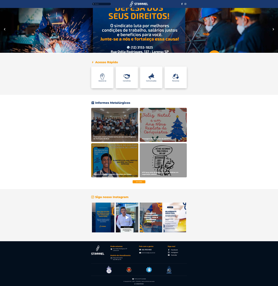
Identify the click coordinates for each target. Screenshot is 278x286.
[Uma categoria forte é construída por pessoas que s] (151, 217)
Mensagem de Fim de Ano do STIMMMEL (157, 139)
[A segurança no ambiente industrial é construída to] (175, 217)
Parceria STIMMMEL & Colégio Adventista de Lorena (112, 174)
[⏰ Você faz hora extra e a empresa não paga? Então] (127, 217)
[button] (92, 4)
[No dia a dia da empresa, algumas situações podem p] (103, 217)
